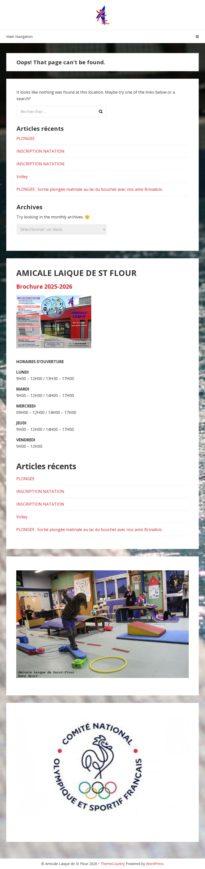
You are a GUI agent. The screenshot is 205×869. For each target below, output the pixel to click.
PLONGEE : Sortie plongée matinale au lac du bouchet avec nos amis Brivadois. (89, 189)
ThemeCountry (112, 863)
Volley (22, 176)
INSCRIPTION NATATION (40, 151)
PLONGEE (25, 138)
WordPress (155, 863)
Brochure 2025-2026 (44, 286)
